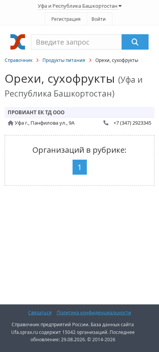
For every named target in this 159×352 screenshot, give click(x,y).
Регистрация (66, 19)
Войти (98, 19)
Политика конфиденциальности (94, 312)
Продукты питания (63, 60)
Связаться (40, 312)
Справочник (18, 60)
